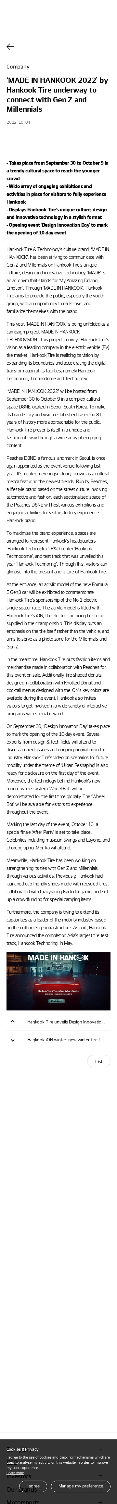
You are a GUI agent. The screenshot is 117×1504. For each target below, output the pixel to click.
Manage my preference (80, 1486)
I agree (33, 1486)
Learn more (15, 1472)
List (98, 1061)
